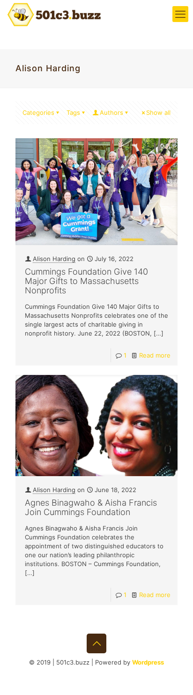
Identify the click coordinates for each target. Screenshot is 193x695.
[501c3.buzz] (54, 14)
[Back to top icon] (96, 643)
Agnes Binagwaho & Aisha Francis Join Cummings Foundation (91, 507)
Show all (158, 112)
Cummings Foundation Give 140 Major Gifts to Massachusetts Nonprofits (86, 281)
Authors (111, 112)
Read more (155, 355)
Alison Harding (54, 258)
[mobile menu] (180, 14)
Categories (38, 112)
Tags (73, 112)
